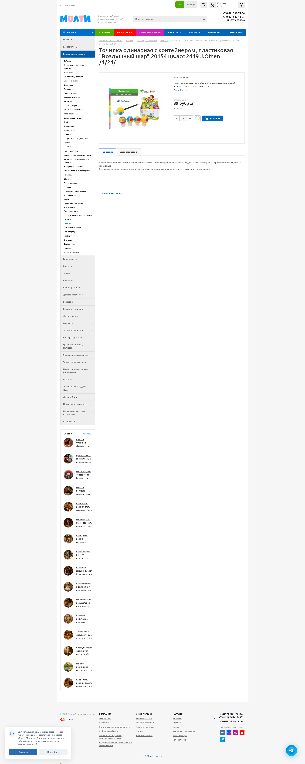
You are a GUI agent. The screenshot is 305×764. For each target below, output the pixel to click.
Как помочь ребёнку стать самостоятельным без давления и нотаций (84, 506)
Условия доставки (145, 723)
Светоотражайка (71, 287)
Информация (144, 714)
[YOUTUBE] (242, 732)
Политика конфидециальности (114, 727)
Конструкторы (70, 47)
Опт (180, 4)
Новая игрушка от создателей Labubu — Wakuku (83, 474)
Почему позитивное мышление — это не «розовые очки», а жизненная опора (83, 667)
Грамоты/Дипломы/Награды (73, 346)
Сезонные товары (150, 32)
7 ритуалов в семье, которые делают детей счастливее (84, 635)
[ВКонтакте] (222, 732)
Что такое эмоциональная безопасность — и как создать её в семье (84, 571)
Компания (105, 714)
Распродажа (124, 32)
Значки (66, 273)
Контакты (194, 32)
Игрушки (67, 40)
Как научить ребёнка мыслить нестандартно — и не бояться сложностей (83, 539)
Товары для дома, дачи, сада (75, 388)
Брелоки (67, 266)
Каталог (72, 32)
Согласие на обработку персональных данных (110, 736)
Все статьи (87, 434)
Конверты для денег (73, 337)
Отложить (198, 118)
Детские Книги (70, 397)
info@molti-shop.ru (152, 756)
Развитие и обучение (73, 309)
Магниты (67, 379)
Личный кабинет (144, 735)
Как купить (174, 32)
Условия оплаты (144, 718)
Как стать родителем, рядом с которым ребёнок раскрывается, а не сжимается (84, 619)
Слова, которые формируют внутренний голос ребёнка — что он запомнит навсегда (84, 651)
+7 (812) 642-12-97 (234, 17)
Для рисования (70, 316)
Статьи (139, 731)
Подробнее (53, 752)
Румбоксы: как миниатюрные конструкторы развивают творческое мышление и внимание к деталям (83, 458)
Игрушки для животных (75, 404)
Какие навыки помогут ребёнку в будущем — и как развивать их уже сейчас (83, 555)
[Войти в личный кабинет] (241, 5)
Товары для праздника (74, 362)
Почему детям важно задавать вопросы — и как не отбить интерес (84, 523)
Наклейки (68, 323)
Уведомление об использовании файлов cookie (115, 744)
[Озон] (229, 732)
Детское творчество (73, 295)
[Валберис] (235, 732)
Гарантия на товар (145, 727)
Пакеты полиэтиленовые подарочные (75, 370)
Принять (23, 752)
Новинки (104, 32)
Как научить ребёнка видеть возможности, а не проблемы (84, 683)
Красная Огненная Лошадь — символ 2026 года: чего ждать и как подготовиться (83, 442)
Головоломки (70, 259)
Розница (190, 4)
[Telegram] (222, 739)
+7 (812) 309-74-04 (234, 13)
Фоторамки (69, 421)
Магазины (214, 32)
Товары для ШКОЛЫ (73, 330)
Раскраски (68, 302)
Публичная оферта (108, 731)
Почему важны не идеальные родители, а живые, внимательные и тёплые (83, 603)
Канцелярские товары (74, 54)
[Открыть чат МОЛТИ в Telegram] (291, 750)
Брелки (176, 727)
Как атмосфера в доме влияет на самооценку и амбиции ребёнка (83, 587)
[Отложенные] (203, 5)
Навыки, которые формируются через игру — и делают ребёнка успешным (83, 490)
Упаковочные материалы (75, 355)
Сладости (68, 280)
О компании (235, 32)
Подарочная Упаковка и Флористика (75, 412)
